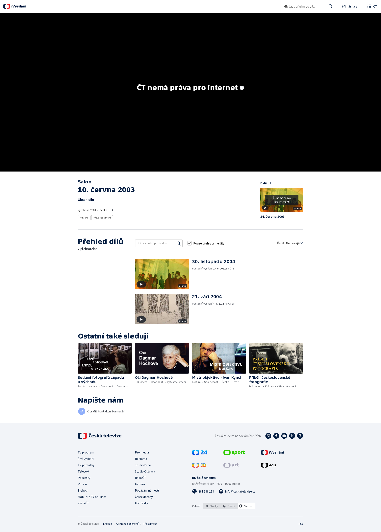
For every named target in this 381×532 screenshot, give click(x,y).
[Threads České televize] (300, 436)
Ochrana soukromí (127, 523)
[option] (211, 506)
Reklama (141, 459)
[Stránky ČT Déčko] (199, 466)
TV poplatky (86, 465)
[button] (281, 201)
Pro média (142, 452)
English (107, 523)
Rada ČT (140, 478)
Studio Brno (143, 465)
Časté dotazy (144, 497)
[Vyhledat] (179, 243)
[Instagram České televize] (268, 436)
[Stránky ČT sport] (234, 454)
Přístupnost (150, 523)
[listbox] (229, 506)
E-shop (83, 490)
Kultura (84, 217)
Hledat (330, 6)
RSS (301, 523)
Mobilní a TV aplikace (92, 497)
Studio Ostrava (145, 471)
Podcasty (84, 478)
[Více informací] (242, 88)
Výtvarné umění (102, 217)
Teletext (83, 471)
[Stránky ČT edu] (268, 466)
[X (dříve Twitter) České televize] (292, 436)
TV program (86, 452)
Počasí (82, 484)
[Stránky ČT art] (231, 466)
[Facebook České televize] (276, 436)
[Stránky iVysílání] (272, 454)
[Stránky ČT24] (199, 454)
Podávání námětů (147, 490)
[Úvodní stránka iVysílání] (18, 6)
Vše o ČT (83, 503)
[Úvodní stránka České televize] (100, 436)
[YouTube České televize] (284, 436)
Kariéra (140, 484)
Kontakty (141, 503)
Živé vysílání (86, 459)
